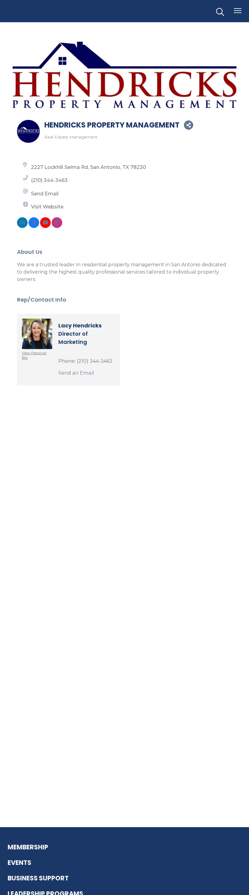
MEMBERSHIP (28, 847)
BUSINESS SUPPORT (38, 878)
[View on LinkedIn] (22, 226)
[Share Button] (188, 125)
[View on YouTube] (45, 226)
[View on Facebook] (34, 226)
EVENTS (19, 862)
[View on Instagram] (57, 226)
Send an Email (76, 373)
